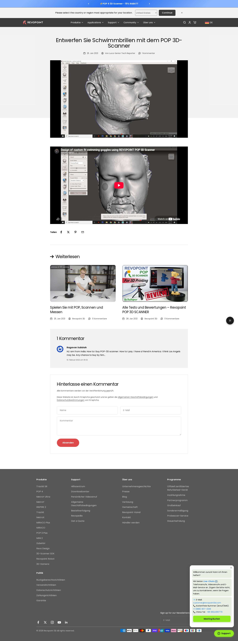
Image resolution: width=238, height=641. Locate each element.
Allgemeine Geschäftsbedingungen (84, 503)
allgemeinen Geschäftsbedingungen (135, 397)
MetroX (40, 517)
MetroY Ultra (43, 496)
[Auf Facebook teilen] (61, 232)
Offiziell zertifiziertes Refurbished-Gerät (178, 488)
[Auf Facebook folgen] (38, 622)
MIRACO (40, 527)
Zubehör (40, 543)
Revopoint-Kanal (131, 512)
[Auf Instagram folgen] (52, 622)
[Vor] (149, 4)
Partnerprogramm (177, 500)
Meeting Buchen (212, 618)
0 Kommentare (99, 318)
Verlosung (127, 502)
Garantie (41, 600)
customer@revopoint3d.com (207, 602)
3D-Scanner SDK (45, 553)
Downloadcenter (80, 491)
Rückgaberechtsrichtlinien (50, 579)
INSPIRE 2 (41, 507)
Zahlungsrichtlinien (46, 595)
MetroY (40, 502)
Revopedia (77, 515)
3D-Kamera (42, 564)
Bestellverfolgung (80, 510)
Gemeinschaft (130, 507)
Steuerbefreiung (176, 521)
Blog (124, 496)
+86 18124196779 (214, 612)
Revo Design (43, 548)
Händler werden (131, 522)
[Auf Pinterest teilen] (75, 232)
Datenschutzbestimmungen (70, 400)
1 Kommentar (148, 53)
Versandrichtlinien (46, 585)
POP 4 (39, 491)
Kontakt (126, 517)
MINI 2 (39, 538)
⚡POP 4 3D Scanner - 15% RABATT (119, 3)
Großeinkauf (174, 505)
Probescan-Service (177, 515)
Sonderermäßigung (177, 510)
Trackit (40, 512)
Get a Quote (77, 521)
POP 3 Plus (42, 533)
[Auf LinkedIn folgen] (66, 622)
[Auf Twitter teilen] (68, 232)
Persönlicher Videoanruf (84, 496)
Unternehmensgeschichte (136, 486)
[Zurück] (88, 4)
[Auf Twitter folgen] (45, 622)
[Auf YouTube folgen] (59, 622)
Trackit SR (41, 486)
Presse (125, 491)
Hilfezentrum (78, 486)
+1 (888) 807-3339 (202, 609)
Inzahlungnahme (176, 495)
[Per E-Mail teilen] (82, 232)
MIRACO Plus (43, 522)
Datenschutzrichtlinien (48, 590)
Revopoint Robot (45, 558)
